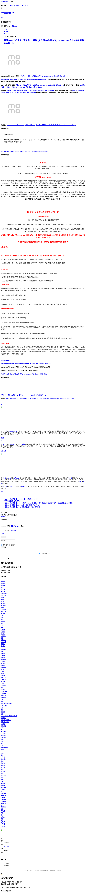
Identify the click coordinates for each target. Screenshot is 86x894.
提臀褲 (3, 826)
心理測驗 (13, 530)
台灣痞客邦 (7, 13)
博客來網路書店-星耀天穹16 (12, 501)
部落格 (6, 31)
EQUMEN (4, 824)
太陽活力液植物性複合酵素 (9, 716)
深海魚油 (3, 685)
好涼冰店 (3, 595)
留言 (16, 526)
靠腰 (2, 708)
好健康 (3, 675)
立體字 (3, 741)
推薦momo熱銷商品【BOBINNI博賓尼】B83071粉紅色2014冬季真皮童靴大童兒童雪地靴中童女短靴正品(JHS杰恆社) (38, 503)
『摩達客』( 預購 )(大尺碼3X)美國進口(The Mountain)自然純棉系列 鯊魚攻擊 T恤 (44, 76)
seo (1, 805)
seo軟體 (3, 724)
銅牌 (2, 743)
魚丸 (2, 628)
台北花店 (3, 737)
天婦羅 (3, 630)
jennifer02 (3, 516)
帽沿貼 (3, 583)
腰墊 (2, 710)
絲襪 (2, 773)
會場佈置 (3, 735)
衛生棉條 (3, 799)
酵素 (2, 687)
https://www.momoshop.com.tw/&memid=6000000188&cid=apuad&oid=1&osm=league (25, 363)
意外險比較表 (5, 691)
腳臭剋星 (14, 431)
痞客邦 (13, 526)
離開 (10, 890)
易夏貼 (3, 599)
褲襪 (2, 769)
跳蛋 (2, 791)
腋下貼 (3, 601)
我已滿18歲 (4, 890)
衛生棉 (5, 486)
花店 (2, 729)
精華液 (3, 811)
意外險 (3, 689)
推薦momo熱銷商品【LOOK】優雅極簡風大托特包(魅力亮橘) (22, 507)
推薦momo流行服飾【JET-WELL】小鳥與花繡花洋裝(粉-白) (21, 505)
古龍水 (3, 817)
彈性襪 (3, 767)
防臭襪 (3, 591)
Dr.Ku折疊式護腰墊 (6, 704)
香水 (2, 815)
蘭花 (2, 702)
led (1, 751)
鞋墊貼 (3, 607)
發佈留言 (3, 547)
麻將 (2, 777)
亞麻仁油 (3, 679)
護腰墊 (3, 712)
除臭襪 (5, 431)
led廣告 (3, 753)
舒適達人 (12, 486)
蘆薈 (2, 809)
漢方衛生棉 (24, 486)
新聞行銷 (3, 807)
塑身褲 (3, 823)
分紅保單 (3, 693)
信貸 (2, 491)
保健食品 (3, 677)
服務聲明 (59, 870)
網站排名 (3, 726)
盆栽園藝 (3, 697)
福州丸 (3, 634)
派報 (2, 739)
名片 (5, 33)
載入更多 (3, 537)
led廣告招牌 (4, 747)
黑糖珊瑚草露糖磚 (6, 720)
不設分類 (14, 26)
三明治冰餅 (4, 593)
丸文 (5, 451)
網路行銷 (3, 803)
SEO (2, 727)
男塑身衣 (22, 444)
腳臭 (2, 587)
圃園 (2, 819)
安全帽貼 (3, 597)
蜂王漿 (3, 681)
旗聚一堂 (3, 611)
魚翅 (2, 638)
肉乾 (2, 626)
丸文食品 (16, 478)
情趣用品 (3, 787)
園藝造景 (3, 695)
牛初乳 (3, 683)
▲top (2, 533)
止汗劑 (3, 603)
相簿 (5, 29)
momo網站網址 (5, 360)
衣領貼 (3, 581)
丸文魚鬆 (3, 775)
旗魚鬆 (70, 478)
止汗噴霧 (3, 605)
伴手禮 (3, 622)
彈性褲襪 (3, 771)
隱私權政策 (52, 870)
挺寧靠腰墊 (4, 706)
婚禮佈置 (3, 733)
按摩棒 (3, 789)
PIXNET (30, 870)
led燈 (2, 749)
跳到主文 (3, 17)
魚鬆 (2, 451)
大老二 (3, 779)
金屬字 (3, 745)
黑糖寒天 (3, 718)
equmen (11, 444)
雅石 (2, 700)
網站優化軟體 (5, 722)
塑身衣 (2, 438)
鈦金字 (3, 755)
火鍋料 (3, 632)
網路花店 (3, 731)
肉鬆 (2, 617)
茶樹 (2, 813)
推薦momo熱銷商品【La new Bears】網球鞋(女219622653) (21, 499)
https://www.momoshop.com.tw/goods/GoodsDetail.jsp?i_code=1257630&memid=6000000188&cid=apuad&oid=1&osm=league (41, 125)
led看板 (3, 757)
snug (2, 404)
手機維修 (3, 795)
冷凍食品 (3, 636)
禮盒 (80, 481)
